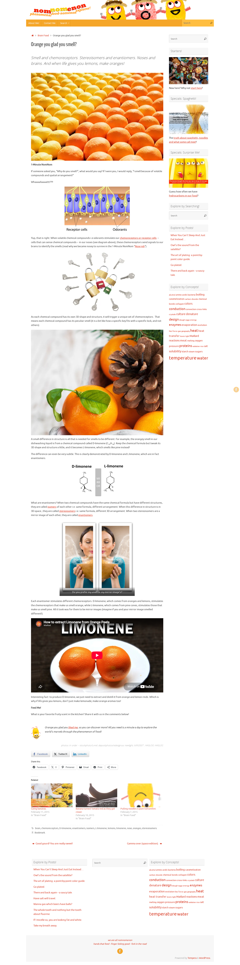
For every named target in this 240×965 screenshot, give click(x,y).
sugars (199, 351)
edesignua (118, 745)
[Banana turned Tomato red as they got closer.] (96, 795)
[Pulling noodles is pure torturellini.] (141, 795)
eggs (187, 320)
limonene (121, 828)
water (202, 358)
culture (180, 314)
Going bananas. (38, 808)
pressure (174, 346)
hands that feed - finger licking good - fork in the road (120, 944)
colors (188, 304)
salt (206, 346)
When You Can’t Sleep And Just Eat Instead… (58, 869)
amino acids (181, 294)
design (174, 319)
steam (192, 351)
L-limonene (101, 828)
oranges (137, 828)
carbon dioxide (191, 299)
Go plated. (176, 265)
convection (191, 309)
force (175, 331)
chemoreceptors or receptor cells (138, 238)
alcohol (172, 295)
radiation (196, 346)
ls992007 (138, 745)
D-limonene (65, 828)
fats (170, 331)
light (187, 336)
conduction (177, 309)
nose (129, 828)
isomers (52, 506)
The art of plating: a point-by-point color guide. (59, 881)
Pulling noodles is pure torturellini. (138, 808)
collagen (180, 304)
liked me (73, 727)
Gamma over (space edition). (143, 843)
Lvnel (94, 745)
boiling (200, 294)
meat (183, 340)
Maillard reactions (186, 896)
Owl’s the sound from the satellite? (52, 875)
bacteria (191, 294)
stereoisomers (67, 511)
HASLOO (149, 745)
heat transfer (157, 896)
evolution (202, 325)
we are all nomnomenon (120, 940)
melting (191, 340)
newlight (129, 745)
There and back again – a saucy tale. (52, 892)
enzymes (175, 325)
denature (192, 314)
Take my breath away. (45, 925)
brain (37, 828)
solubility (175, 351)
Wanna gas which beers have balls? (52, 904)
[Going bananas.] (51, 795)
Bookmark (40, 832)
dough (182, 320)
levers (182, 336)
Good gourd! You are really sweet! (54, 843)
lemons (111, 828)
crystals (172, 314)
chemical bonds (170, 874)
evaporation (189, 325)
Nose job (140, 246)
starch (185, 351)
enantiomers (85, 515)
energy (193, 320)
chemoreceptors (49, 828)
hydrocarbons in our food (183, 195)
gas (179, 331)
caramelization (176, 298)
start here (196, 88)
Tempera (192, 958)
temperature (182, 358)
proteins (185, 346)
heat (194, 330)
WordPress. (205, 958)
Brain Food (43, 35)
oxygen (199, 340)
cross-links (202, 309)
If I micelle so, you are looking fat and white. (57, 920)
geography (185, 331)
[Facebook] (236, 389)
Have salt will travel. (44, 898)
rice (202, 346)
